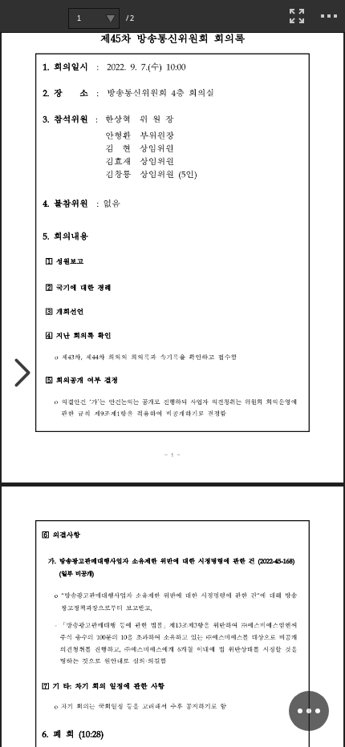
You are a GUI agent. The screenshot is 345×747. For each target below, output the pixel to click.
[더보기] (329, 16)
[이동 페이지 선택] (110, 18)
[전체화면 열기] (297, 16)
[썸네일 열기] (23, 374)
